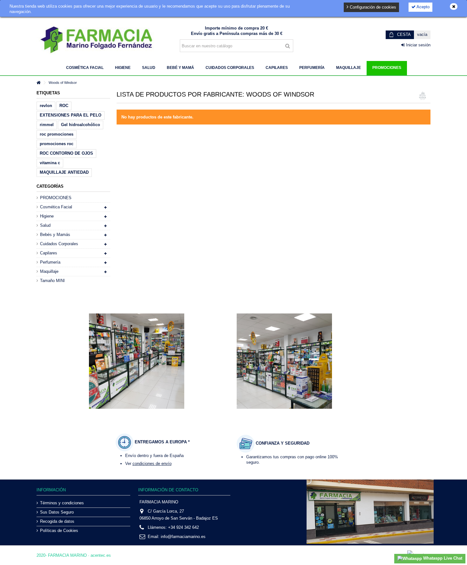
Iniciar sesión (417, 45)
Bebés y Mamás (55, 234)
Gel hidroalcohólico (80, 124)
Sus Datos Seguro (57, 512)
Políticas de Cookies (59, 530)
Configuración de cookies (372, 7)
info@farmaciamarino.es (183, 536)
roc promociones (56, 134)
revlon (46, 105)
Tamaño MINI (52, 280)
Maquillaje (49, 271)
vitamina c (50, 162)
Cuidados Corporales (59, 243)
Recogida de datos (57, 521)
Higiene (47, 216)
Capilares (48, 253)
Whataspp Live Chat (442, 558)
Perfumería (50, 262)
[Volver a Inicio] (38, 83)
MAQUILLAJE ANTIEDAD (64, 172)
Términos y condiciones (62, 503)
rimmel (47, 124)
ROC (63, 105)
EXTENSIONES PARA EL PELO (70, 115)
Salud (45, 225)
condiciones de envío (152, 463)
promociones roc (56, 143)
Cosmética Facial (56, 207)
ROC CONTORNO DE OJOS (66, 153)
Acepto (423, 6)
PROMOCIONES (55, 197)
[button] (84, 68)
